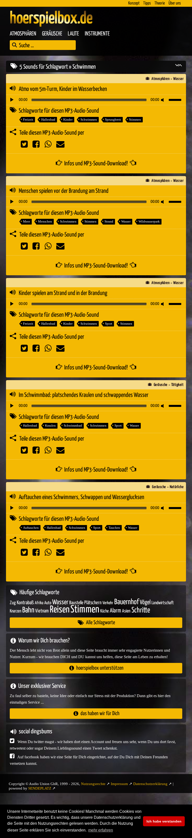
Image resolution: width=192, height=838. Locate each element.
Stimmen (135, 119)
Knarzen (15, 611)
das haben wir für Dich (100, 713)
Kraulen (50, 425)
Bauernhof (126, 602)
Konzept (134, 3)
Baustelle (76, 602)
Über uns (174, 3)
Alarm (115, 611)
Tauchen (114, 528)
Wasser (178, 79)
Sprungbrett (113, 119)
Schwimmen (88, 119)
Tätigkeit (177, 385)
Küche (104, 611)
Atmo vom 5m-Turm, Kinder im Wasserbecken (63, 89)
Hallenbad (48, 119)
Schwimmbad (73, 425)
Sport (108, 323)
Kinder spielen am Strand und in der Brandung (63, 293)
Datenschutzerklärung (150, 784)
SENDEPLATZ (39, 788)
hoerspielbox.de (51, 19)
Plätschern (93, 602)
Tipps (147, 3)
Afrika (39, 603)
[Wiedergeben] (11, 99)
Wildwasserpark (149, 221)
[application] (96, 100)
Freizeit (28, 119)
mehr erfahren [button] (100, 830)
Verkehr (107, 603)
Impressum (119, 784)
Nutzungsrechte (93, 784)
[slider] (176, 99)
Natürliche (177, 487)
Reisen (60, 609)
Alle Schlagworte (100, 622)
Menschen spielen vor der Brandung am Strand (63, 191)
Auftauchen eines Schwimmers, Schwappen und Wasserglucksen (81, 497)
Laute (73, 33)
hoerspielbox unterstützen (100, 668)
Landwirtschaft (163, 603)
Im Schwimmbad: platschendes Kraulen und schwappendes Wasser (83, 395)
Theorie (159, 3)
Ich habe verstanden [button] (164, 821)
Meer (26, 221)
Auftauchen (31, 528)
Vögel (145, 602)
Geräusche (52, 33)
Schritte (141, 610)
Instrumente (97, 33)
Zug (13, 602)
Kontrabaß (25, 602)
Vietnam (42, 611)
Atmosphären (23, 33)
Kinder (67, 119)
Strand (108, 221)
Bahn (28, 610)
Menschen (45, 221)
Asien (126, 611)
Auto (47, 603)
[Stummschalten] (163, 99)
